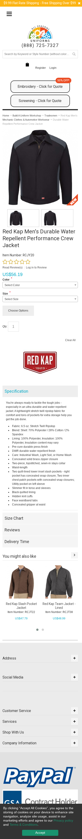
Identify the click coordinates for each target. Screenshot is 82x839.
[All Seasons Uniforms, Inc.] (40, 33)
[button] (37, 629)
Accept (40, 832)
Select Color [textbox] (12, 285)
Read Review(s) (13, 267)
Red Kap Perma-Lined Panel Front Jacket (59, 606)
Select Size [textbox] (11, 299)
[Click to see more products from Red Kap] (40, 362)
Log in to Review (36, 267)
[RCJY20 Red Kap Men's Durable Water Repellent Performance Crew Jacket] (23, 218)
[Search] (74, 54)
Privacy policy (63, 820)
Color (6, 279)
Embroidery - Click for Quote (43, 84)
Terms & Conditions (24, 824)
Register (40, 67)
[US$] (27, 65)
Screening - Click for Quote (40, 101)
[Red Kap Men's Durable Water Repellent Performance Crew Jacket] (40, 131)
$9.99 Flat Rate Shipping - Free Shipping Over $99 (40, 3)
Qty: (5, 326)
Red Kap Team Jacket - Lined (21, 606)
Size (5, 293)
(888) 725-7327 (40, 45)
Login (52, 67)
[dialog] (41, 821)
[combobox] (40, 285)
